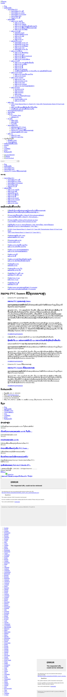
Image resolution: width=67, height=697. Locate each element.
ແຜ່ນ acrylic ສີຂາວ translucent (23, 56)
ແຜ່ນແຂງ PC (15, 117)
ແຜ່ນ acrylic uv (19, 39)
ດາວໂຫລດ (7, 148)
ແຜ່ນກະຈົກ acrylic (16, 41)
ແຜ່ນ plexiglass (15, 87)
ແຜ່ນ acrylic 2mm (20, 82)
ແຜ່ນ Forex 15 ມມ (13, 279)
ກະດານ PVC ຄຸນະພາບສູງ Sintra (19, 301)
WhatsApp (10, 474)
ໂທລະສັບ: (7, 393)
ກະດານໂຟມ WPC (16, 16)
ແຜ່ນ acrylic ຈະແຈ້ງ (17, 21)
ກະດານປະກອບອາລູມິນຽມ (15, 110)
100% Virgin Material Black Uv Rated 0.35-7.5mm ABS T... (24, 232)
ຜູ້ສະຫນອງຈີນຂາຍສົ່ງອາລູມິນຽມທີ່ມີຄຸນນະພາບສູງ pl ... (23, 212)
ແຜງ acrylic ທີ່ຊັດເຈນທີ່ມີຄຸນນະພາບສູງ (26, 27)
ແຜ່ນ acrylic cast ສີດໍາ (21, 64)
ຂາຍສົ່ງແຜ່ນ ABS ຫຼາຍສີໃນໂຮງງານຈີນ (22, 109)
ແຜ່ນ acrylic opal (19, 47)
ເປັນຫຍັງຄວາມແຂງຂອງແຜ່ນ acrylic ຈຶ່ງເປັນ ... (16, 431)
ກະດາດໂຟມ (11, 112)
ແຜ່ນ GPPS (14, 120)
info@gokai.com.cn (13, 395)
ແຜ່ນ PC (10, 114)
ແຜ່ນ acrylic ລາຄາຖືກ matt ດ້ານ (24, 74)
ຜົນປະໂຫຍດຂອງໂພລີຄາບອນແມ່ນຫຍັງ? (14, 457)
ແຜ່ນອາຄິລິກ (11, 19)
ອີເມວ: (6, 395)
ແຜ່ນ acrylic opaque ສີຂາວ (22, 59)
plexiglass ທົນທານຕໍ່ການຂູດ (22, 95)
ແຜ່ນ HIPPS (14, 122)
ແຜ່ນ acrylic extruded (17, 77)
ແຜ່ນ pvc (10, 133)
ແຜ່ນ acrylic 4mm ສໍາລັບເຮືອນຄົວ (24, 62)
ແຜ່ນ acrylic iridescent (21, 69)
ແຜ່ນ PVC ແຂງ (15, 135)
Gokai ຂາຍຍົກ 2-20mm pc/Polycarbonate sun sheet (22, 221)
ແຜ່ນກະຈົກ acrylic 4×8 (21, 42)
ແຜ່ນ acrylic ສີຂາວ (16, 51)
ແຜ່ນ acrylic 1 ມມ (20, 79)
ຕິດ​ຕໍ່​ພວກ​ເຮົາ (8, 152)
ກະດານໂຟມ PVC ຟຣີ (17, 11)
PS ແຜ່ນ (10, 118)
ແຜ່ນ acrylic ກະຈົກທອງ (21, 46)
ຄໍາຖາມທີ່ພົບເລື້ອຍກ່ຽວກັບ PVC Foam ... (15, 448)
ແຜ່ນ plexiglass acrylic (21, 81)
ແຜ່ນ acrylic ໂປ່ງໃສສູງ (21, 29)
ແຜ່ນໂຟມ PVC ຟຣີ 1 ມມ (15, 275)
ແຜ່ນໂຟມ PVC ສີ (13, 284)
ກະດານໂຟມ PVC (13, 9)
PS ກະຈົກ (14, 123)
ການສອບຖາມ (12, 334)
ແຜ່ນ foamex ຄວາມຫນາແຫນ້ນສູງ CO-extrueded (22, 289)
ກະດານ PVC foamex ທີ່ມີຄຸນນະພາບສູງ (22, 130)
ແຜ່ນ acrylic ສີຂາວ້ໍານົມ (21, 52)
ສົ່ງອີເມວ (3, 472)
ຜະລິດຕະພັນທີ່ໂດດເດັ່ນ (10, 143)
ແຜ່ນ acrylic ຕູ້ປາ (20, 23)
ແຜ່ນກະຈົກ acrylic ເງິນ (21, 49)
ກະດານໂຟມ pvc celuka (18, 13)
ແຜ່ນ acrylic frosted (16, 72)
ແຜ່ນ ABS (11, 102)
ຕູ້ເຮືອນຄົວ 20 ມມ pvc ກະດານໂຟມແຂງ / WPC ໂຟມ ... (23, 226)
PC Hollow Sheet (16, 115)
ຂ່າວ (5, 147)
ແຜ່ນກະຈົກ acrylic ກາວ (21, 44)
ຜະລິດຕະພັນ (8, 8)
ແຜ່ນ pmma (18, 37)
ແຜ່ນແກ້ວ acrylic (19, 32)
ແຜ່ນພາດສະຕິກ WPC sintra (19, 132)
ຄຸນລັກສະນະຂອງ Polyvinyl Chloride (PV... (16, 465)
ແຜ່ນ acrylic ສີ (15, 61)
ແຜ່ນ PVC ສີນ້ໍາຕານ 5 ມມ (18, 128)
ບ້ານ (5, 6)
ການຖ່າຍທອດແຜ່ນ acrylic (10, 440)
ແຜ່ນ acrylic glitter (16, 97)
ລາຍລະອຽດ (19, 334)
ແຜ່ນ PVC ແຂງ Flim (17, 137)
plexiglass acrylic (19, 89)
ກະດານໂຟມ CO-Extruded (18, 14)
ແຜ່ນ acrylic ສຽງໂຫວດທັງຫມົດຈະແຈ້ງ (26, 26)
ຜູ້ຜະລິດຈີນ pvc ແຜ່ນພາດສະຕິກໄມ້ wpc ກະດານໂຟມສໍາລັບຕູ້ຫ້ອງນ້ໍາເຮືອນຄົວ (34, 340)
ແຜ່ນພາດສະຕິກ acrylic (21, 34)
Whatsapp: (7, 396)
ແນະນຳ (6, 145)
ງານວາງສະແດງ (12, 142)
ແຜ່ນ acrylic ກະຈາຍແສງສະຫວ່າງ (24, 86)
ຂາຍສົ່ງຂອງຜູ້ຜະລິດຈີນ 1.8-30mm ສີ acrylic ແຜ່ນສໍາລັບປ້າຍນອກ (33, 71)
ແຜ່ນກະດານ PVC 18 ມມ (18, 127)
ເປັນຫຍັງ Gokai (12, 140)
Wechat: (6, 398)
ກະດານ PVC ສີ (15, 18)
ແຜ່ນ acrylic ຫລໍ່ (16, 31)
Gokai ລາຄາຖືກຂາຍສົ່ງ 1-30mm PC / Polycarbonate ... (23, 217)
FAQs (6, 150)
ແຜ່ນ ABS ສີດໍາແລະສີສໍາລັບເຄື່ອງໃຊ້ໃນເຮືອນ (24, 107)
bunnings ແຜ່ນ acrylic (21, 99)
